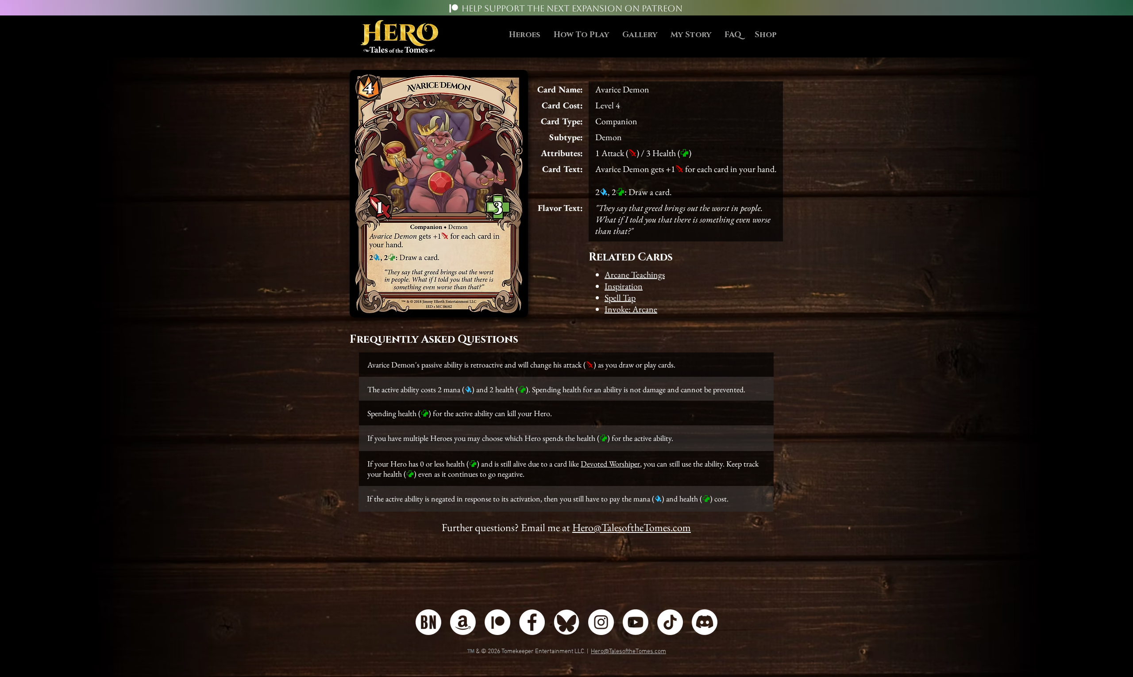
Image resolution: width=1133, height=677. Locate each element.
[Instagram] (601, 622)
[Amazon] (463, 622)
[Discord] (704, 622)
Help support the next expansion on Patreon (572, 8)
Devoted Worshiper (610, 464)
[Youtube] (635, 622)
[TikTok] (670, 622)
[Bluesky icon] (566, 622)
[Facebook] (532, 622)
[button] (581, 35)
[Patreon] (453, 8)
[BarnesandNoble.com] (428, 622)
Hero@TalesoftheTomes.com (631, 527)
